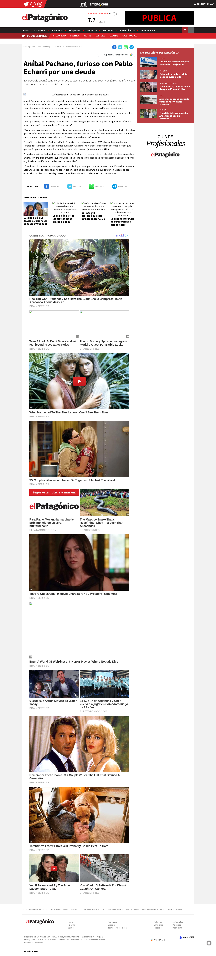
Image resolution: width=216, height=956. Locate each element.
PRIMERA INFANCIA (91, 909)
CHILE (161, 96)
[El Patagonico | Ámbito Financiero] (98, 4)
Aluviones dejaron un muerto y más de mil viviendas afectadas (174, 102)
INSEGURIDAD (59, 35)
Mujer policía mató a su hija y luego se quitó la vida (174, 75)
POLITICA (74, 35)
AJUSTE (87, 35)
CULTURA (100, 35)
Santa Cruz (109, 30)
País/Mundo (75, 30)
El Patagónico (29, 46)
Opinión (71, 928)
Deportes (92, 30)
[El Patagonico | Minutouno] (83, 4)
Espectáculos (127, 30)
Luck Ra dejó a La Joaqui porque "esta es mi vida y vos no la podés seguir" (35, 222)
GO (104, 909)
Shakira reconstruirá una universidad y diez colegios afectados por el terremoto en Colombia (122, 226)
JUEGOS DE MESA (174, 909)
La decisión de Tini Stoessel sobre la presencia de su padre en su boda (63, 220)
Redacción (158, 928)
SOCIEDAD (163, 71)
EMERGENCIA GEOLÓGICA (153, 909)
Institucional (177, 928)
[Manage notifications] (209, 943)
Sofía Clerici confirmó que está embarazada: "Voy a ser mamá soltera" (93, 217)
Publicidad (177, 925)
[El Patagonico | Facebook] (33, 4)
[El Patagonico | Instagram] (39, 4)
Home (26, 30)
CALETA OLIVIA (129, 35)
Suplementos (178, 922)
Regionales (40, 30)
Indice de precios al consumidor (65, 909)
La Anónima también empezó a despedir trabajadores (174, 63)
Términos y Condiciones (117, 928)
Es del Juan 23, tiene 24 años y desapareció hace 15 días (174, 88)
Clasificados (148, 30)
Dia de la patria (115, 909)
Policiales (57, 30)
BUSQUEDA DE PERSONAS (168, 83)
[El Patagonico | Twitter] (26, 4)
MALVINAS (113, 35)
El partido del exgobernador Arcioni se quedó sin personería (173, 116)
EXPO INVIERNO (132, 909)
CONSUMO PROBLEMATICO (35, 909)
